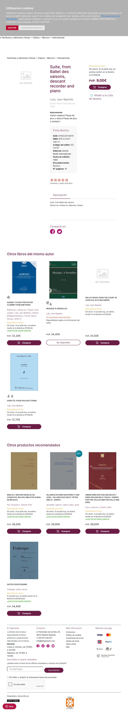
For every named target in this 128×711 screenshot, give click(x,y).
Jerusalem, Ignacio (54, 505)
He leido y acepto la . (33, 677)
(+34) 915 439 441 (44, 638)
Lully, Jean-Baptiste (23, 313)
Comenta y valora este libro (61, 183)
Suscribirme (53, 670)
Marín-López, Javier (71, 505)
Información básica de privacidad (42, 677)
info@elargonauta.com (45, 641)
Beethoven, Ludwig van (17, 310)
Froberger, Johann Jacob (17, 589)
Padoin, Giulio (105, 507)
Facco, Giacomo (92, 507)
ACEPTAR (12, 28)
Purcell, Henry (30, 316)
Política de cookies (73, 635)
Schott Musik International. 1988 (62, 105)
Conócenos (70, 632)
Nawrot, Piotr (26, 505)
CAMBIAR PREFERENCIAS (32, 28)
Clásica (36, 37)
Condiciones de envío (75, 638)
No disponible (63, 342)
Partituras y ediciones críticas (16, 37)
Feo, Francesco (13, 505)
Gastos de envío (72, 641)
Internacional (58, 37)
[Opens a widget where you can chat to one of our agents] (9, 707)
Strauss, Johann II (14, 319)
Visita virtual (71, 644)
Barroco (46, 37)
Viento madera (57, 115)
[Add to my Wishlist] (91, 95)
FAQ (67, 647)
